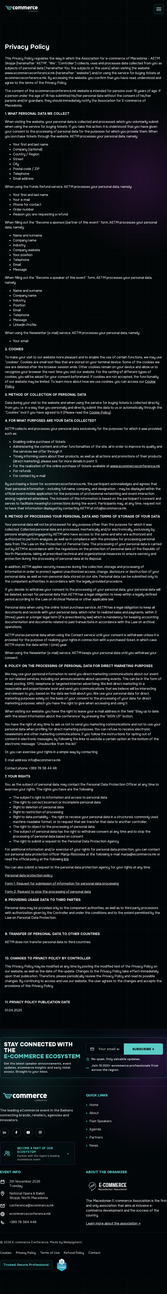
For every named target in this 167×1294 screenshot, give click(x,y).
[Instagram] (40, 1132)
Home (93, 1105)
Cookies (6, 1253)
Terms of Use (50, 1253)
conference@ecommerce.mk (31, 1205)
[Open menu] (159, 9)
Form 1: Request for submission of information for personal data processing (62, 883)
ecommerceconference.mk (30, 1214)
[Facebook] (16, 1132)
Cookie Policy (99, 412)
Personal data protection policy (28, 875)
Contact (94, 1253)
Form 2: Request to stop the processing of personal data (48, 892)
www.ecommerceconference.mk (135, 466)
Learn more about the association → (113, 1223)
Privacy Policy (26, 1253)
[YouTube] (28, 1132)
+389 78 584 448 (22, 1222)
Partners (96, 1137)
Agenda (95, 1129)
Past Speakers (100, 1121)
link (66, 859)
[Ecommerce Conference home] (21, 9)
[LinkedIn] (4, 1132)
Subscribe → (143, 1049)
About (94, 1113)
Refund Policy (74, 1253)
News (93, 1145)
